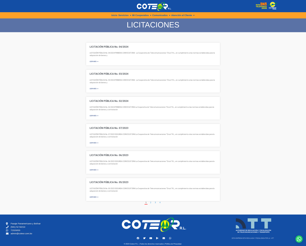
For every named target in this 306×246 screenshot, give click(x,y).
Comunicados (160, 15)
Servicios (123, 15)
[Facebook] (138, 238)
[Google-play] (157, 238)
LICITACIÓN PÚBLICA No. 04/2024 (109, 46)
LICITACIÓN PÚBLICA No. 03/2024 (109, 73)
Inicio (114, 15)
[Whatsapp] (170, 238)
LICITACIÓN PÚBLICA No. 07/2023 (109, 128)
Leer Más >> (94, 61)
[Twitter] (144, 238)
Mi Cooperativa (140, 15)
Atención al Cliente (181, 15)
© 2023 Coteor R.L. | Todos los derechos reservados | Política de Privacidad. (153, 244)
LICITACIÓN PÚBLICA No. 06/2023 (109, 155)
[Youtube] (150, 238)
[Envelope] (163, 238)
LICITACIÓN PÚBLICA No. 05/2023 (109, 182)
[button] (299, 239)
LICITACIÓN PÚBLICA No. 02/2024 (109, 101)
